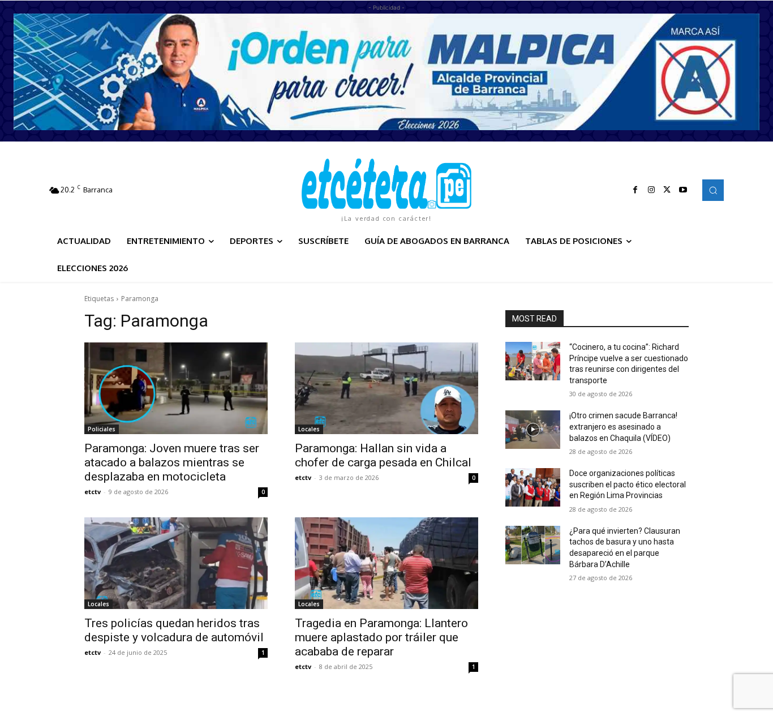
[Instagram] (651, 190)
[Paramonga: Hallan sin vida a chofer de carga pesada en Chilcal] (386, 388)
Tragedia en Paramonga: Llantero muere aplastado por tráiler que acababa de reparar (381, 637)
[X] (667, 190)
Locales (309, 429)
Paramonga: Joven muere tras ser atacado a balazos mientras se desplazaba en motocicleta (171, 462)
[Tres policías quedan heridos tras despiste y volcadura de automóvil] (176, 563)
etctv (92, 491)
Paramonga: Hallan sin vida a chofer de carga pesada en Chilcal (383, 455)
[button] (713, 190)
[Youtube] (683, 190)
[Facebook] (635, 190)
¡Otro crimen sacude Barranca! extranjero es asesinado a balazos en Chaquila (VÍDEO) (623, 426)
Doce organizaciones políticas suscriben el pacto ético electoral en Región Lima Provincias (627, 484)
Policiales (101, 429)
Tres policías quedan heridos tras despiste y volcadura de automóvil (174, 630)
